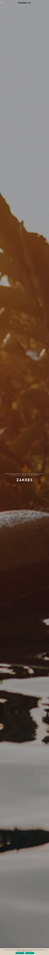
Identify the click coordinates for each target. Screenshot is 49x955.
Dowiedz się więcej (30, 953)
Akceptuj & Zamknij (20, 953)
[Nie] (47, 951)
